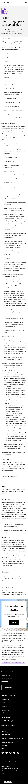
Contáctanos (4, 681)
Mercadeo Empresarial (7, 742)
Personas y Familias (8, 695)
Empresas (4, 706)
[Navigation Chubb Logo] (5, 3)
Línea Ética (15, 770)
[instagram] (14, 753)
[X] (2, 753)
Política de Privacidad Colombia (8, 764)
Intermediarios (6, 717)
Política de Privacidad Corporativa (9, 761)
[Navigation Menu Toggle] (26, 2)
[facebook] (18, 753)
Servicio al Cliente (8, 725)
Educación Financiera (6, 770)
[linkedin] (6, 753)
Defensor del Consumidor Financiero (9, 768)
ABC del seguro (5, 731)
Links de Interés (5, 734)
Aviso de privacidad (5, 766)
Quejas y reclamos (6, 729)
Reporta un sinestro (6, 678)
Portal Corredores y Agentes (8, 721)
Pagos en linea (5, 699)
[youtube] (10, 753)
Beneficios (4, 745)
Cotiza (3, 702)
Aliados (3, 748)
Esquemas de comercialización (12, 739)
